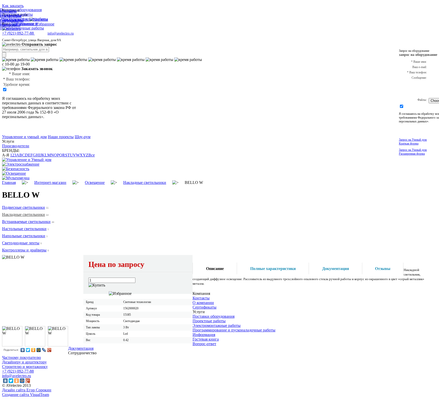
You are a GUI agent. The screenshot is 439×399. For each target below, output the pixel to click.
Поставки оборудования (213, 316)
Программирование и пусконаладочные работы (234, 330)
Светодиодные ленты (20, 243)
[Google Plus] (49, 350)
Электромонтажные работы (217, 325)
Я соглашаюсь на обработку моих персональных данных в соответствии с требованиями (36, 103)
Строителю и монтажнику (25, 366)
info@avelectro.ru (61, 33)
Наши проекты (61, 137)
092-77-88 (18, 33)
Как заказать (13, 6)
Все (91, 155)
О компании (203, 302)
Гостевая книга (206, 339)
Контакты (201, 298)
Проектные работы (209, 321)
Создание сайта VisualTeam (25, 394)
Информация (204, 334)
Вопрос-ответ (204, 344)
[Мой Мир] (38, 350)
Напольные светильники (23, 236)
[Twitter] (28, 350)
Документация (80, 348)
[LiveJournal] (44, 350)
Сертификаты (204, 307)
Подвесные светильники (23, 207)
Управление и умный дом (24, 137)
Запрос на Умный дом (413, 141)
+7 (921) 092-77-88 (18, 371)
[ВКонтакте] (22, 350)
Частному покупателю (21, 357)
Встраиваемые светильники (26, 221)
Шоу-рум (82, 137)
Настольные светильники (24, 229)
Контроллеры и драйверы (24, 250)
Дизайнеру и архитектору (24, 362)
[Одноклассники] (33, 350)
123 (13, 155)
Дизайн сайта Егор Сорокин (26, 390)
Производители (15, 146)
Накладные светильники (23, 214)
